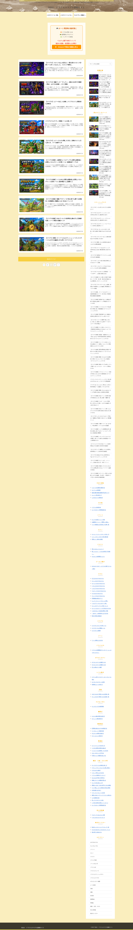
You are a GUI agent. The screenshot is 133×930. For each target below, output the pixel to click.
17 (55, 265)
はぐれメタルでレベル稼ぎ (98, 682)
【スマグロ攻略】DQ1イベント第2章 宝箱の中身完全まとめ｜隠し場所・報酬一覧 (100, 396)
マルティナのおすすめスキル (99, 591)
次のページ (51, 259)
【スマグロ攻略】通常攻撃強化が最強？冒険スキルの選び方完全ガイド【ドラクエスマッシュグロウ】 (100, 351)
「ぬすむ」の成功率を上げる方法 (100, 613)
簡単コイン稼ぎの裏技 (97, 539)
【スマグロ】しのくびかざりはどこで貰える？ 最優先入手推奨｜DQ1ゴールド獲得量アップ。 (100, 418)
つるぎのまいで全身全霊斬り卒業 (100, 611)
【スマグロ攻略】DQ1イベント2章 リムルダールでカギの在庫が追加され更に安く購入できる (100, 410)
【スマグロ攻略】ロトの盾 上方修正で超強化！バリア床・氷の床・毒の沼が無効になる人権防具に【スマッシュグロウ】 (100, 279)
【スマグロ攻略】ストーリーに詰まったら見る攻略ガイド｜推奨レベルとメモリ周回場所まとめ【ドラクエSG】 (100, 344)
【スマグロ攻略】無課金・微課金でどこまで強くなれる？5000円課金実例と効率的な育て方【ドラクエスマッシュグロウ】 (100, 336)
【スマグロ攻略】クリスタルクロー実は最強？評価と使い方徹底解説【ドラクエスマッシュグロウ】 (100, 308)
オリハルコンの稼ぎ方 (97, 735)
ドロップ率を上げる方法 (98, 772)
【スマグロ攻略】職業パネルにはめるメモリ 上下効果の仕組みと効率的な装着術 (100, 391)
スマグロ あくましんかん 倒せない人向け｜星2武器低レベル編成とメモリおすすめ (100, 385)
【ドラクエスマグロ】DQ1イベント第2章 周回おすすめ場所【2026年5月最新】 (100, 444)
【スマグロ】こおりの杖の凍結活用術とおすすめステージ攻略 (100, 261)
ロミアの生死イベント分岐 (98, 519)
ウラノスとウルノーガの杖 (98, 792)
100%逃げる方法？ (96, 790)
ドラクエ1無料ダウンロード (98, 775)
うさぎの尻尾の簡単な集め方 (99, 748)
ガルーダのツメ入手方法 (98, 753)
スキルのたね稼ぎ (96, 770)
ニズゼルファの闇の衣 (97, 497)
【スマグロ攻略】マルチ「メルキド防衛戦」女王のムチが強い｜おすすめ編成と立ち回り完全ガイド (100, 403)
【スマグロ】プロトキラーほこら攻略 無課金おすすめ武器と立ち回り (100, 237)
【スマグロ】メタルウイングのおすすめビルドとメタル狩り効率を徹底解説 (100, 267)
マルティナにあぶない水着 (98, 815)
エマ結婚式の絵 (95, 797)
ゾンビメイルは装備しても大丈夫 (100, 750)
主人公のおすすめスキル (98, 578)
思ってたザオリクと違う (98, 800)
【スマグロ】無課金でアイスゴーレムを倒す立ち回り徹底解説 (100, 256)
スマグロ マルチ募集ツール (98, 628)
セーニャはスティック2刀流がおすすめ (101, 608)
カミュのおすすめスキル (98, 581)
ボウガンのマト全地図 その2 (99, 664)
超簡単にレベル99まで (97, 684)
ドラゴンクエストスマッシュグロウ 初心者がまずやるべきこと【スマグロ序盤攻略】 (100, 380)
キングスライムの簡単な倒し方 (99, 765)
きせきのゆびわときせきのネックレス (101, 829)
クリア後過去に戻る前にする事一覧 (100, 524)
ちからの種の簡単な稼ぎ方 (98, 716)
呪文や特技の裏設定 (97, 616)
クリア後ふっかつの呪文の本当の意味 (101, 787)
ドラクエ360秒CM (96, 507)
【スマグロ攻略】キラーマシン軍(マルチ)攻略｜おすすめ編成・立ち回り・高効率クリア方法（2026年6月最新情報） (101, 475)
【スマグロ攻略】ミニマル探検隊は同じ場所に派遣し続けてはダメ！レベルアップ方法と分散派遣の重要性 (100, 431)
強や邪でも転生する (97, 832)
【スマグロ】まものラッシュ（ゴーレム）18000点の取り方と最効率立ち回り (100, 219)
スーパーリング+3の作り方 (98, 745)
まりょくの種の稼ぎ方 (97, 718)
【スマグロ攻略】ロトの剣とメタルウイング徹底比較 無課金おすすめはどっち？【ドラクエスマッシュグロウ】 (100, 329)
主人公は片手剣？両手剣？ (98, 777)
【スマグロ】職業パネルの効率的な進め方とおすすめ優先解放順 (100, 243)
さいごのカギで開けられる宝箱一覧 (100, 696)
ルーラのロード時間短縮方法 (99, 509)
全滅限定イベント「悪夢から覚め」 (100, 522)
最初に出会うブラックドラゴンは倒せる (101, 795)
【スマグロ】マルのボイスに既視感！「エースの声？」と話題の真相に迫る (100, 272)
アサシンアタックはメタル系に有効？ (101, 767)
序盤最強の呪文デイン (97, 598)
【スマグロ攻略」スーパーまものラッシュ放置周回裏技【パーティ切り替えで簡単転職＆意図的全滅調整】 (100, 293)
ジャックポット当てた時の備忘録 (100, 536)
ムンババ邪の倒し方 (97, 495)
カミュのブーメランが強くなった (100, 605)
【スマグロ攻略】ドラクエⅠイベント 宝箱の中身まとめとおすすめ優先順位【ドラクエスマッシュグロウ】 (100, 373)
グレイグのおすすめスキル (98, 596)
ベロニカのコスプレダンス (98, 817)
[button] (110, 64)
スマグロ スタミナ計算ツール (99, 625)
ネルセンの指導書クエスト (98, 556)
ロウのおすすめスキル (97, 593)
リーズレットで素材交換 (98, 731)
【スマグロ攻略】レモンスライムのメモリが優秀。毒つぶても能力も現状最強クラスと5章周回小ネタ (100, 438)
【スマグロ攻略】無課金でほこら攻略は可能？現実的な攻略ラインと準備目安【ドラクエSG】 (100, 301)
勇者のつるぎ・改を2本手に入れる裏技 (101, 785)
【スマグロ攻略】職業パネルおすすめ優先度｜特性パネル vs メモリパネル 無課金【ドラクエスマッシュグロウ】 (100, 358)
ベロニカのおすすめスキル (98, 586)
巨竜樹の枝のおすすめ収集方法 (99, 728)
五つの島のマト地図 (97, 667)
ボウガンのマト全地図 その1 (99, 662)
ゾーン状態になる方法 (97, 640)
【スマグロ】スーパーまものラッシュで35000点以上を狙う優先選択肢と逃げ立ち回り (100, 249)
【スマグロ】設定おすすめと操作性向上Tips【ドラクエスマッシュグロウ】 (100, 455)
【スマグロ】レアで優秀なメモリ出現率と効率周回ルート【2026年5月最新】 (100, 450)
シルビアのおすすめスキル (98, 588)
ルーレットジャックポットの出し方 (100, 534)
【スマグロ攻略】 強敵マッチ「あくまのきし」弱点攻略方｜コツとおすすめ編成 (100, 424)
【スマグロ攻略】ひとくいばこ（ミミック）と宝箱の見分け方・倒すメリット (100, 461)
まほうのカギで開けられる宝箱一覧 (100, 694)
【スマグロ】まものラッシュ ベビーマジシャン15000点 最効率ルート (100, 224)
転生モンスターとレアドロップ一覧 (100, 827)
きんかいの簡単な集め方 (98, 733)
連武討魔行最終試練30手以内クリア (100, 492)
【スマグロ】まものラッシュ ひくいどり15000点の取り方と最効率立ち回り (100, 213)
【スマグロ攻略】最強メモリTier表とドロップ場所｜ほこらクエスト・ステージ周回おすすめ (101, 366)
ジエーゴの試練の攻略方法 (98, 487)
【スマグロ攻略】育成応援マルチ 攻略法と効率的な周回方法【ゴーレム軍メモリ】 (100, 315)
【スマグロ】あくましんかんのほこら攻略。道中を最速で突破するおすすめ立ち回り (100, 231)
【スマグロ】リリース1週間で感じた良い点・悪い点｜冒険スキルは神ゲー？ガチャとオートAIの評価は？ (100, 321)
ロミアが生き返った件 (97, 782)
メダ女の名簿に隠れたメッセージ (100, 802)
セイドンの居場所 (96, 490)
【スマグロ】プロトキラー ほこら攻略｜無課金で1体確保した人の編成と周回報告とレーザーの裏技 (100, 286)
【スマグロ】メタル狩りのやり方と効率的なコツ (100, 208)
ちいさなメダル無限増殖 (98, 706)
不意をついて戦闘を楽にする (99, 755)
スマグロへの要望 (96, 630)
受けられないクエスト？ (98, 549)
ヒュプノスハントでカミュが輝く (100, 601)
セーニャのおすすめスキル (98, 583)
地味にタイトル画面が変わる (99, 780)
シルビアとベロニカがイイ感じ (99, 603)
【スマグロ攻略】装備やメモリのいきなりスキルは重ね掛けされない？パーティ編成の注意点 (100, 467)
